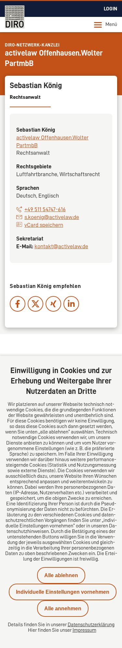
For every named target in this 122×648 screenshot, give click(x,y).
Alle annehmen (62, 608)
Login (110, 8)
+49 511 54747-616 (45, 209)
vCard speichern (43, 225)
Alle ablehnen (61, 575)
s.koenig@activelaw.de (51, 217)
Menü (111, 24)
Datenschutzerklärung (91, 624)
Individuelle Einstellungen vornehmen (62, 592)
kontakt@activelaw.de (61, 246)
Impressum (84, 630)
